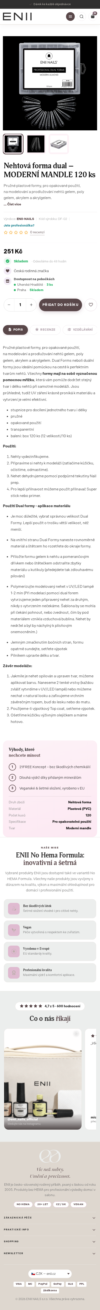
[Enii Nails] (17, 16)
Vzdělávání (83, 329)
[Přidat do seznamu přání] (90, 305)
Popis (18, 329)
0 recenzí (37, 232)
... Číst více (12, 204)
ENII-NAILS (25, 219)
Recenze (47, 329)
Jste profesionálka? (19, 225)
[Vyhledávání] (81, 16)
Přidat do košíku (60, 305)
